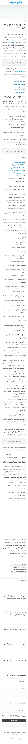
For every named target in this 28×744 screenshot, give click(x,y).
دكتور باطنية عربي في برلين (19, 569)
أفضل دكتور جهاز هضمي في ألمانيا (18, 565)
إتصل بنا (24, 732)
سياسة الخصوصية (15, 732)
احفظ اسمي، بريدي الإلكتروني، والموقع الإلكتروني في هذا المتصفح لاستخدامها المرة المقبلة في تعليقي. (14, 716)
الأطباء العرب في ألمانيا (19, 21)
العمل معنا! (6, 732)
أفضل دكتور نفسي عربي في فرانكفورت (15, 12)
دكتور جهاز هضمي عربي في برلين (18, 571)
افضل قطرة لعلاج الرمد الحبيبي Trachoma (23, 12)
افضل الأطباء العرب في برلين (19, 567)
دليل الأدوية (15, 735)
